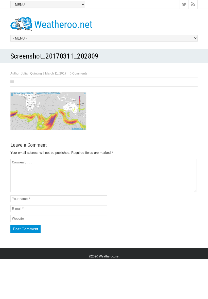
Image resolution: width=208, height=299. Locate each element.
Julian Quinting (31, 73)
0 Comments (78, 73)
